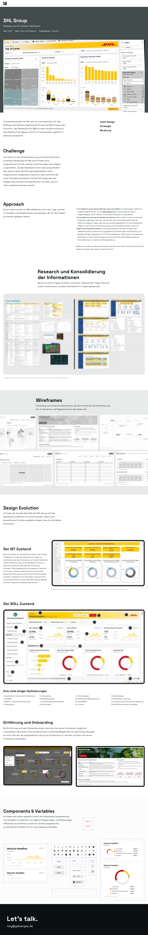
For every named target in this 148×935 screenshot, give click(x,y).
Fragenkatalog (107, 212)
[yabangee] (5, 3)
